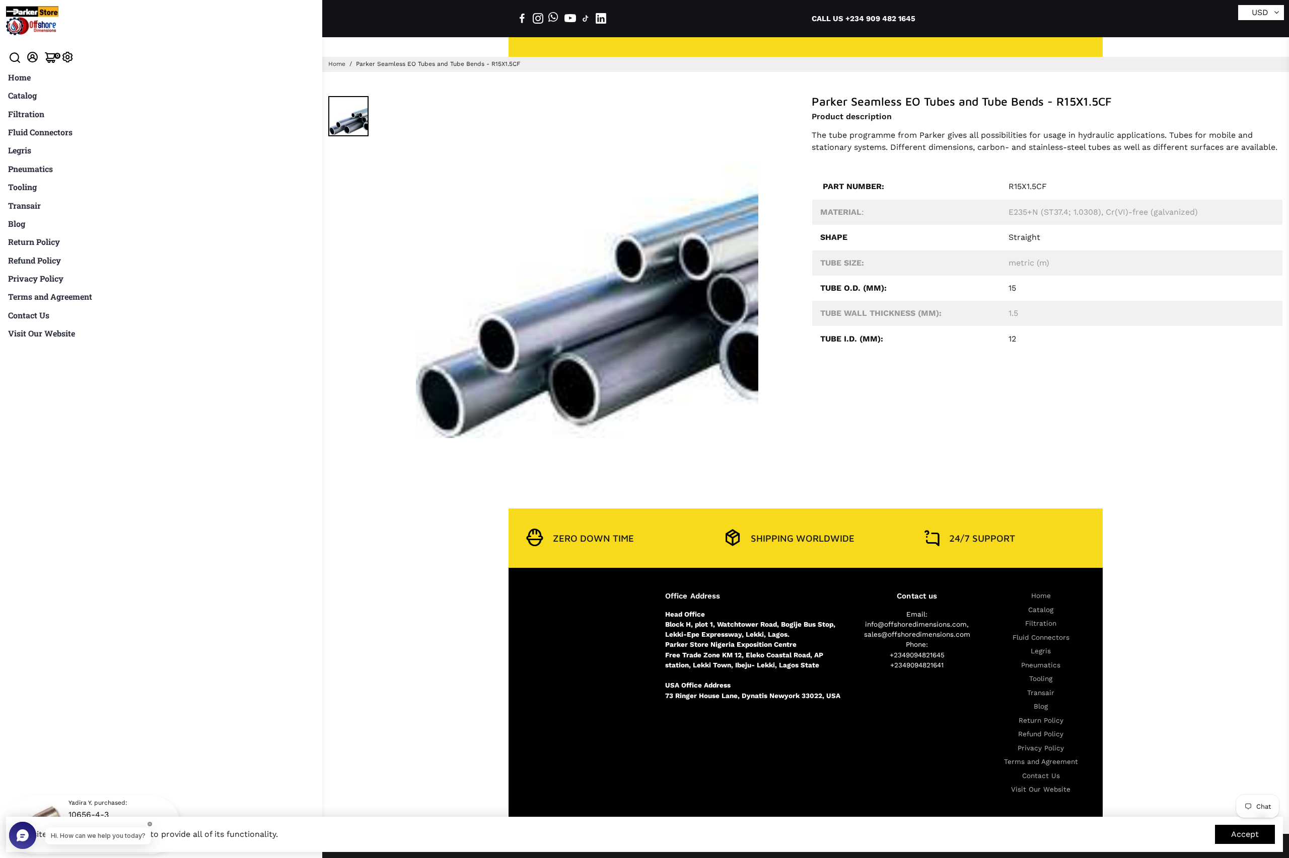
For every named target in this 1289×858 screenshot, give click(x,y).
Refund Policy (34, 260)
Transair (24, 205)
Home (19, 77)
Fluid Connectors (40, 132)
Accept (1245, 834)
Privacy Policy (35, 278)
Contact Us (28, 315)
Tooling (22, 187)
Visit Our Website (41, 333)
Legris (19, 150)
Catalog (22, 95)
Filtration (26, 114)
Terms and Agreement (50, 296)
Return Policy (34, 241)
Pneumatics (30, 168)
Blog (16, 223)
